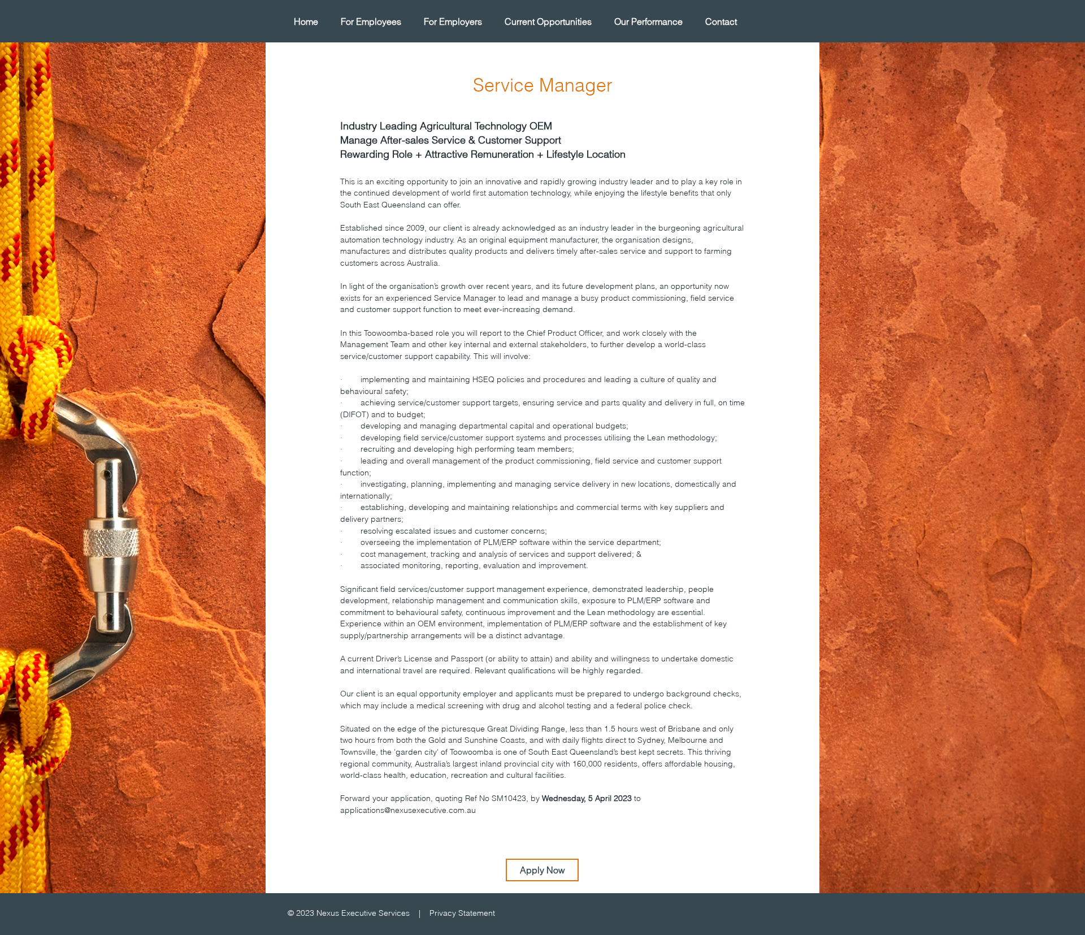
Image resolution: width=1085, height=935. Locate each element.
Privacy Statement (462, 913)
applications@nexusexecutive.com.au (408, 810)
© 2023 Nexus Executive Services (349, 913)
